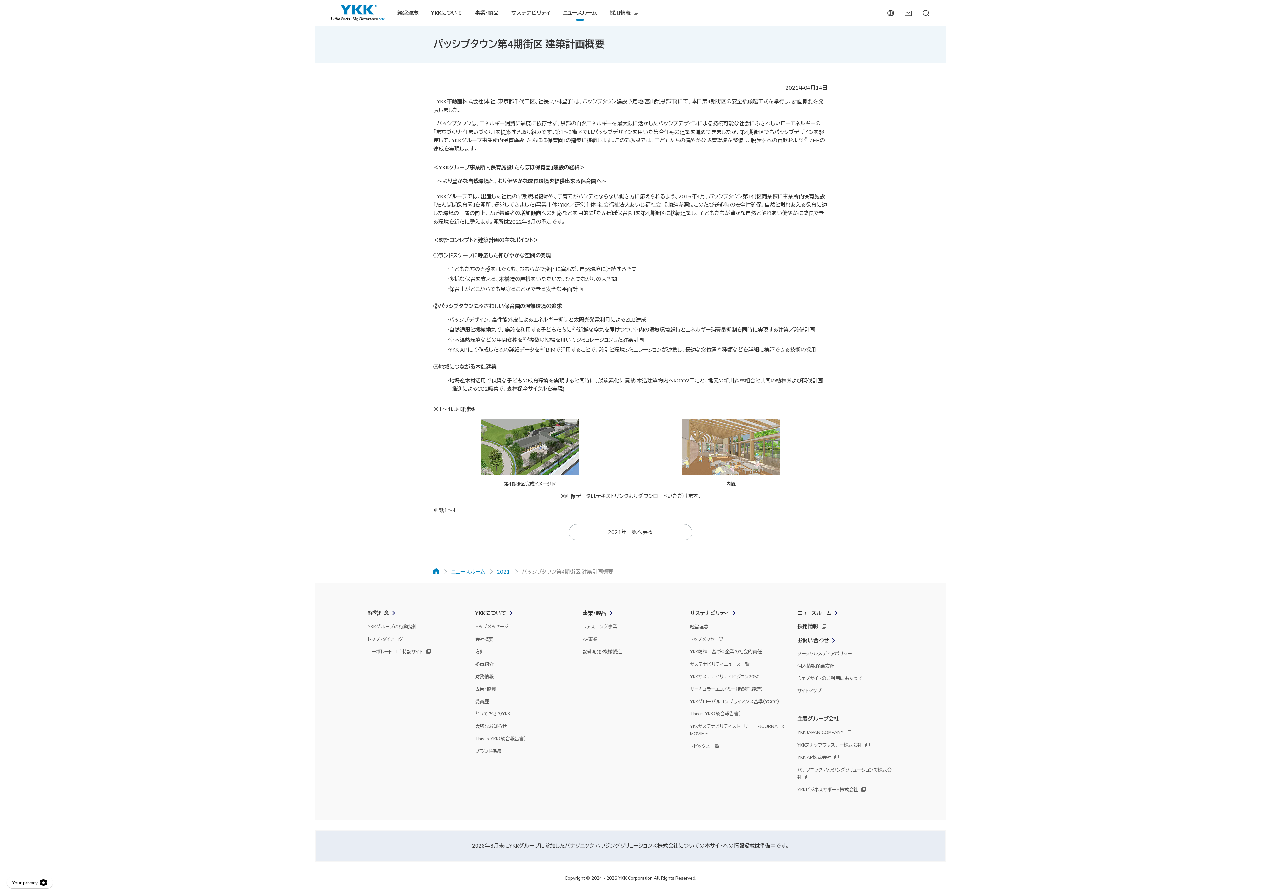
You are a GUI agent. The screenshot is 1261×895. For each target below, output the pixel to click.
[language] (890, 13)
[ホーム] (436, 571)
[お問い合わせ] (908, 13)
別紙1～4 (444, 510)
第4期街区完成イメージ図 (530, 484)
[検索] (926, 13)
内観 (731, 484)
